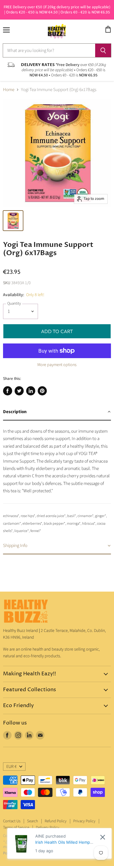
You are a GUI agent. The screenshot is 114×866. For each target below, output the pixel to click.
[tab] (57, 412)
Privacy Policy (84, 821)
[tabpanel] (57, 479)
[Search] (103, 50)
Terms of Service (16, 827)
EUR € (11, 767)
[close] (102, 837)
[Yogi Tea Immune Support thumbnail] (13, 220)
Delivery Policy (47, 827)
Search (32, 821)
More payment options (57, 364)
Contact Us (11, 821)
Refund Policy (56, 821)
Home (8, 89)
